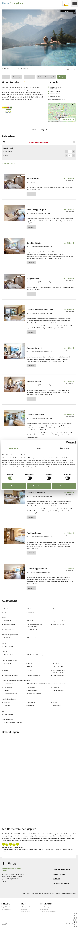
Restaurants (44, 909)
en (69, 923)
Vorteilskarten (5, 909)
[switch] (29, 478)
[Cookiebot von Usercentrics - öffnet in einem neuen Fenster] (67, 442)
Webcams (24, 909)
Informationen (46, 904)
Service (23, 904)
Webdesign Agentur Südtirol (4, 924)
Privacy (58, 893)
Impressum (51, 893)
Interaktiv (5, 904)
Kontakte (56, 879)
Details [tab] (39, 448)
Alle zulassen (63, 486)
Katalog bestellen (26, 907)
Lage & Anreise (6, 907)
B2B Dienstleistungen (61, 884)
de (63, 923)
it (66, 923)
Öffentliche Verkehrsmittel (48, 911)
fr (75, 923)
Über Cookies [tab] (64, 448)
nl (72, 923)
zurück (67, 11)
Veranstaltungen (45, 907)
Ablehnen (14, 486)
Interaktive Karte (26, 911)
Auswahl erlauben (39, 486)
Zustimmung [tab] (13, 448)
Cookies (44, 893)
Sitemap (63, 893)
